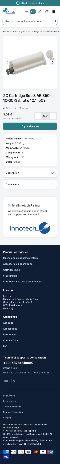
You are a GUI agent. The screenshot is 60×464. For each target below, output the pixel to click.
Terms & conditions (12, 406)
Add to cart (32, 126)
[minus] (38, 116)
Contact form (10, 340)
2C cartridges (18, 31)
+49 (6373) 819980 (18, 363)
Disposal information (13, 412)
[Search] (54, 21)
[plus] (53, 116)
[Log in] (40, 11)
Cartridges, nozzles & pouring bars (22, 281)
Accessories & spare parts (17, 263)
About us (8, 322)
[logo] (9, 11)
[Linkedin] (13, 381)
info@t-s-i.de (10, 368)
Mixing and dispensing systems (21, 258)
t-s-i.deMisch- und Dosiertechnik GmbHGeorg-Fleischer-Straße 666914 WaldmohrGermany (21, 302)
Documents (12, 184)
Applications (10, 328)
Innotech (35, 214)
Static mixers (10, 275)
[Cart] (47, 11)
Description (12, 172)
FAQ (5, 346)
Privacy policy (9, 401)
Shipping (7, 417)
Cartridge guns (11, 269)
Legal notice (9, 396)
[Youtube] (6, 381)
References (9, 334)
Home (6, 31)
